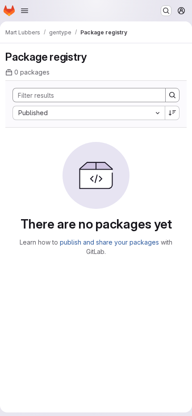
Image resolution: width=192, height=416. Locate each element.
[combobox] (89, 113)
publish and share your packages (109, 242)
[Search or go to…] (166, 10)
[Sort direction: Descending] (172, 113)
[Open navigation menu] (24, 11)
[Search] (172, 95)
